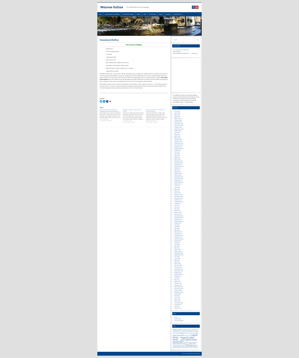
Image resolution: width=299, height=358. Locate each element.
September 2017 (178, 283)
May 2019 (176, 255)
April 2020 (177, 239)
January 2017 (177, 294)
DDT (196, 340)
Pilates (184, 354)
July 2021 (176, 214)
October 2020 (178, 228)
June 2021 (177, 216)
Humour (193, 342)
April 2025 (177, 145)
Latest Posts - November (185, 349)
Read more (183, 62)
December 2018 (178, 262)
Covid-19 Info (177, 14)
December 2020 (178, 224)
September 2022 (178, 191)
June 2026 (177, 122)
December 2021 (178, 205)
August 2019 (177, 249)
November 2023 (178, 171)
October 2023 (178, 173)
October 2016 (178, 299)
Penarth (174, 354)
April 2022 (177, 200)
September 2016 (178, 301)
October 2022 (178, 189)
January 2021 (177, 223)
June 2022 (177, 196)
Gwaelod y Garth (187, 342)
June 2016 (177, 306)
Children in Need (188, 339)
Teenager (186, 355)
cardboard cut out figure (180, 339)
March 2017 (177, 290)
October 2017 (178, 281)
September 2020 (178, 230)
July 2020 (177, 233)
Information (152, 14)
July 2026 (177, 120)
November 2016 (178, 297)
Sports (161, 14)
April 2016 (177, 308)
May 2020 (177, 237)
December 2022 (178, 185)
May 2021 (176, 217)
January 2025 (178, 150)
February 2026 (178, 129)
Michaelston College (188, 351)
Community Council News (112, 14)
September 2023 (178, 175)
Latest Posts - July (183, 347)
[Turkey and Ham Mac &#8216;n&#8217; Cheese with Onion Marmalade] (157, 116)
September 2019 (178, 248)
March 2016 (177, 310)
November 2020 (178, 226)
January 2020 (178, 242)
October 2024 (178, 155)
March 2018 (177, 272)
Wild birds (191, 356)
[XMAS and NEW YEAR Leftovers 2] (111, 115)
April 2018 (177, 271)
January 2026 (178, 130)
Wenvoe (190, 355)
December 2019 (178, 244)
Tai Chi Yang (181, 355)
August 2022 (177, 193)
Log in (176, 326)
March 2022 (177, 201)
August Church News (179, 49)
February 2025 (178, 148)
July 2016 (176, 304)
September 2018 (178, 263)
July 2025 (176, 141)
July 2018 (176, 265)
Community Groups (128, 14)
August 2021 (177, 212)
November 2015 (178, 311)
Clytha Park (175, 340)
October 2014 (178, 317)
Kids (145, 14)
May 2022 (177, 198)
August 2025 (177, 139)
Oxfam (187, 352)
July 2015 (176, 315)
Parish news (192, 352)
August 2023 (177, 177)
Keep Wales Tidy (187, 344)
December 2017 (178, 278)
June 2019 (177, 253)
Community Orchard (182, 340)
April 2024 (177, 166)
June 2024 (177, 162)
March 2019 (177, 258)
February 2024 (178, 169)
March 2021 (177, 219)
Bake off (182, 338)
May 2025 (177, 143)
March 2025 (177, 146)
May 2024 (177, 164)
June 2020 (177, 235)
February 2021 (178, 221)
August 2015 (177, 313)
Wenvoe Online (111, 7)
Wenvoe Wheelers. (184, 356)
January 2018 (177, 276)
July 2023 (176, 178)
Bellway (185, 338)
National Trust (195, 351)
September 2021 (178, 210)
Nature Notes (177, 352)
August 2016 (177, 303)
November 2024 (178, 154)
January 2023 (178, 184)
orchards (183, 352)
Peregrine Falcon (179, 354)
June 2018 (177, 267)
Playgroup (189, 354)
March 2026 (177, 127)
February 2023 (178, 182)
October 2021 (178, 208)
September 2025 (178, 138)
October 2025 (178, 136)
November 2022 (178, 187)
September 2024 (178, 157)
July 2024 (176, 161)
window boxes (196, 356)
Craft (187, 340)
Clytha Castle (194, 339)
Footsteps (181, 342)
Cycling (193, 340)
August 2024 (177, 159)
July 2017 (176, 287)
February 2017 (178, 292)
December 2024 (178, 152)
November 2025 (178, 134)
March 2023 (177, 180)
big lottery (189, 338)
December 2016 (178, 295)
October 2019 (178, 246)
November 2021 (178, 207)
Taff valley (177, 355)
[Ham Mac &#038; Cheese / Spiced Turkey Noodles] (134, 116)
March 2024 (177, 168)
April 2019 (177, 256)
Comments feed (178, 329)
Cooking (168, 14)
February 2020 (178, 240)
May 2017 (176, 288)
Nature (139, 14)
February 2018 (178, 274)
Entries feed (177, 327)
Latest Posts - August (185, 345)
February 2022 (178, 203)
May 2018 (176, 269)
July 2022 (176, 194)
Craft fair (190, 340)
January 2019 (177, 260)
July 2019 (176, 251)
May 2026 (177, 123)
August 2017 (177, 285)
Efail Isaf (177, 342)
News (100, 14)
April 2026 (177, 125)
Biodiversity (194, 338)
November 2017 (178, 279)
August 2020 (177, 232)
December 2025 (178, 132)
